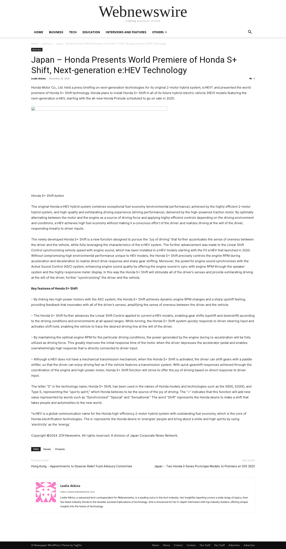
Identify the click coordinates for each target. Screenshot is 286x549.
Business (56, 32)
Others (158, 32)
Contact (178, 545)
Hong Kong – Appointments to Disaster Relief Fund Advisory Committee (81, 466)
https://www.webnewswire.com (77, 491)
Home (38, 32)
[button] (250, 32)
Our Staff (205, 545)
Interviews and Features (126, 32)
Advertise (234, 545)
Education (91, 32)
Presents (60, 449)
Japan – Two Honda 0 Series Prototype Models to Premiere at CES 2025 (204, 466)
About (155, 545)
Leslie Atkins (38, 78)
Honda (47, 449)
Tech (73, 32)
